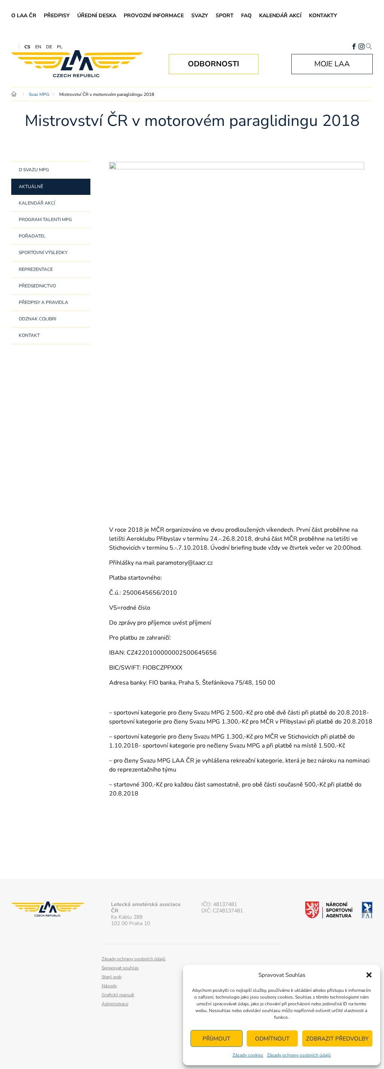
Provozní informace (154, 15)
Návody (109, 986)
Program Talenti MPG (45, 220)
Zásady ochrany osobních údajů (299, 1055)
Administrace (115, 1004)
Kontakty (323, 15)
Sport (225, 15)
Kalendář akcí (280, 15)
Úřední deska (96, 15)
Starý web (112, 977)
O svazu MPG (34, 170)
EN (38, 47)
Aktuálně (31, 187)
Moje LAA (332, 64)
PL (60, 47)
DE (49, 47)
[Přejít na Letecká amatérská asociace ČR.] (15, 94)
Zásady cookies (247, 1055)
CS (27, 47)
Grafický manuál (118, 995)
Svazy (199, 15)
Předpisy (57, 15)
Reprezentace (36, 269)
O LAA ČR (23, 15)
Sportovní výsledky (43, 253)
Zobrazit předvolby (337, 1038)
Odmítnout (272, 1038)
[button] (369, 975)
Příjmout (216, 1038)
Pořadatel (32, 236)
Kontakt (29, 335)
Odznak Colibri (37, 319)
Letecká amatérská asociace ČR (76, 64)
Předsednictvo (37, 286)
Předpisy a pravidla (43, 302)
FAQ (246, 15)
